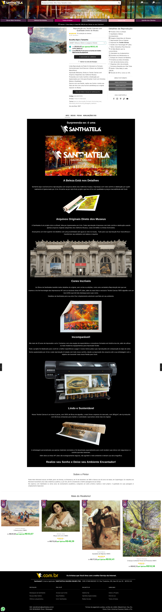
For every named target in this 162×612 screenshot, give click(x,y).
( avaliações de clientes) (84, 33)
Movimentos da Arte (94, 20)
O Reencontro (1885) (20, 530)
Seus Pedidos (60, 596)
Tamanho (84, 40)
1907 (79, 106)
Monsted (72, 103)
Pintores (67, 9)
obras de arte (79, 103)
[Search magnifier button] (119, 3)
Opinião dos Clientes (148, 20)
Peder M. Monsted (80, 98)
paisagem (87, 103)
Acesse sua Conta (61, 593)
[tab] (67, 115)
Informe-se (112, 596)
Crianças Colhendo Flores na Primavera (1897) (141, 561)
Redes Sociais (86, 599)
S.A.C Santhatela (61, 599)
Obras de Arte (56, 9)
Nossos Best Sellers (36, 596)
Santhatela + (94, 9)
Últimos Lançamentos (36, 599)
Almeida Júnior (61, 534)
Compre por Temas (80, 9)
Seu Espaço (106, 9)
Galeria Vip (121, 20)
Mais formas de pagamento (80, 52)
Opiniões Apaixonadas (89, 596)
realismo (93, 103)
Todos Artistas (67, 20)
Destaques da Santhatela (37, 593)
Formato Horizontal (92, 101)
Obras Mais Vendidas (13, 20)
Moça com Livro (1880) (60, 536)
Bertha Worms (101, 552)
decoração (82, 101)
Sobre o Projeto (114, 593)
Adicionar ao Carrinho (88, 57)
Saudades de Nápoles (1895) (101, 554)
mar (100, 101)
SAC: (42, 607)
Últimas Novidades (40, 20)
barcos (76, 101)
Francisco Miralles (20, 528)
